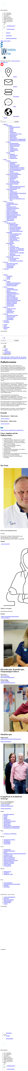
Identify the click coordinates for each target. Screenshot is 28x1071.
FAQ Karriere (13, 259)
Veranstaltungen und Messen (16, 260)
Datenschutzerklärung (9, 899)
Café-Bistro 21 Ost (8, 855)
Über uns (6, 262)
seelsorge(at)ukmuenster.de (7, 806)
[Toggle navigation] (1, 120)
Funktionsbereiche (14, 177)
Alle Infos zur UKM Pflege (10, 833)
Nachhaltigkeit (7, 842)
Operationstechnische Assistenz (17, 169)
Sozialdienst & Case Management (17, 140)
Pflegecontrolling (14, 194)
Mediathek (6, 885)
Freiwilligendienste (14, 235)
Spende (8, 152)
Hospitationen (13, 236)
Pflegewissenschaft (14, 197)
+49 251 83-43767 (5, 423)
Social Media (7, 886)
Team (11, 185)
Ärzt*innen (12, 246)
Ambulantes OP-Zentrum (16, 133)
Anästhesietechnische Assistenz (17, 167)
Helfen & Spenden (8, 856)
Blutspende (12, 154)
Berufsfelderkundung (15, 237)
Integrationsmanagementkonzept (17, 186)
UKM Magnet (7, 841)
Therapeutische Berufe (15, 255)
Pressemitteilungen (8, 882)
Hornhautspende (13, 158)
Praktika (11, 242)
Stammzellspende (14, 155)
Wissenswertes (10, 256)
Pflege (5, 159)
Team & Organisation (12, 189)
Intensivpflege (13, 178)
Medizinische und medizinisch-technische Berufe (17, 250)
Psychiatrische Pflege (15, 182)
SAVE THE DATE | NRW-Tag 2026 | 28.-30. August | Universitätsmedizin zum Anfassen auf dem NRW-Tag (14, 357)
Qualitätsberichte (13, 148)
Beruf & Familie (13, 225)
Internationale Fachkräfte (12, 183)
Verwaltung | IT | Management (17, 248)
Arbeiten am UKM (11, 223)
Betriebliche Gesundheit (15, 228)
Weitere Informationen (6, 741)
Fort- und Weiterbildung (15, 170)
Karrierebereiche (10, 243)
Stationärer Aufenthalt (9, 863)
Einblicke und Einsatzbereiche (14, 174)
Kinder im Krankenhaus (9, 857)
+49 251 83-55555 (15, 61)
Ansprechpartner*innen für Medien (12, 884)
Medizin (5, 124)
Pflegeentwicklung (14, 196)
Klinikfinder (9, 125)
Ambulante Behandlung (9, 851)
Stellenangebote (13, 162)
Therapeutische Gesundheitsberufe (18, 139)
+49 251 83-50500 (5, 804)
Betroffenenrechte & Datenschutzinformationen (15, 853)
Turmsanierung (7, 849)
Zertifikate (12, 151)
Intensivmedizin (13, 135)
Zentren (11, 129)
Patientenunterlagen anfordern (11, 860)
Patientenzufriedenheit (15, 144)
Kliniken (12, 128)
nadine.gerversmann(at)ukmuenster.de (10, 616)
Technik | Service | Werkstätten (17, 252)
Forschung (6, 269)
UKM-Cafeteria (7, 864)
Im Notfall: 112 (4, 62)
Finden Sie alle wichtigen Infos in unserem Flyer (12, 430)
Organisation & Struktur (9, 839)
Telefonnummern (8, 901)
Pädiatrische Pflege (14, 181)
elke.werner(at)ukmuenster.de (7, 677)
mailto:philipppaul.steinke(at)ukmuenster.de (11, 739)
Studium (12, 171)
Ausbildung (12, 163)
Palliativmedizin (13, 137)
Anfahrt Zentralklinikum (9, 897)
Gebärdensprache (11, 25)
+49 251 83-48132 (5, 418)
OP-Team (12, 179)
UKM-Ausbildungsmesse (16, 233)
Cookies (5, 903)
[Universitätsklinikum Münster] (14, 48)
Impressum (6, 898)
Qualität (8, 142)
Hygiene (12, 147)
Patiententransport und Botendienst (18, 193)
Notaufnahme (13, 136)
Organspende (13, 156)
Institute (11, 131)
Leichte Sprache (10, 29)
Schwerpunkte (7, 843)
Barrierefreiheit (7, 902)
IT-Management (13, 192)
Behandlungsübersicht (15, 127)
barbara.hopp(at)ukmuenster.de (8, 682)
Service (5, 201)
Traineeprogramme (14, 173)
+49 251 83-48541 (5, 676)
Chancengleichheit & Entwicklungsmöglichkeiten (16, 230)
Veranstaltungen (7, 865)
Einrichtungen (13, 132)
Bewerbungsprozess (14, 258)
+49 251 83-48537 (5, 681)
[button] (5, 272)
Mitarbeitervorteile (14, 224)
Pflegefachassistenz (14, 166)
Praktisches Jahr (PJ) (14, 240)
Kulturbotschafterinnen (15, 187)
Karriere (8, 160)
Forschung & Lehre (14, 247)
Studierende (12, 254)
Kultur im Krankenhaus (9, 859)
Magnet (11, 190)
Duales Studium (13, 239)
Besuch (5, 852)
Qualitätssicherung (14, 150)
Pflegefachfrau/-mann (15, 165)
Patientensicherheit (14, 143)
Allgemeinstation (14, 175)
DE (4, 337)
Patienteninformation (14, 146)
